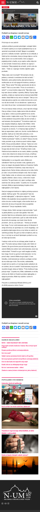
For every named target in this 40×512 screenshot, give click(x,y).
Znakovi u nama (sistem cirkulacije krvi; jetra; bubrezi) (19, 370)
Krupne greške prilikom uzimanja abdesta (15, 350)
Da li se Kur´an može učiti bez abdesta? (16, 406)
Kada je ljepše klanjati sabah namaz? (15, 455)
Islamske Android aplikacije (12, 383)
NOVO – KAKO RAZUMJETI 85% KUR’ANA (15, 343)
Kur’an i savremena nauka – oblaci (13, 367)
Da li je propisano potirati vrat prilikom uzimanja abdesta (20, 359)
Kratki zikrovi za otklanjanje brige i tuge (14, 364)
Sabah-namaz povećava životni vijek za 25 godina (17, 356)
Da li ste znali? (6, 353)
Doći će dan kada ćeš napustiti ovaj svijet (15, 361)
